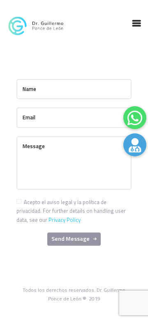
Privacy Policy (65, 220)
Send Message (70, 238)
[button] (134, 144)
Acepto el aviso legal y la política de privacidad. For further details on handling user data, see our (71, 211)
